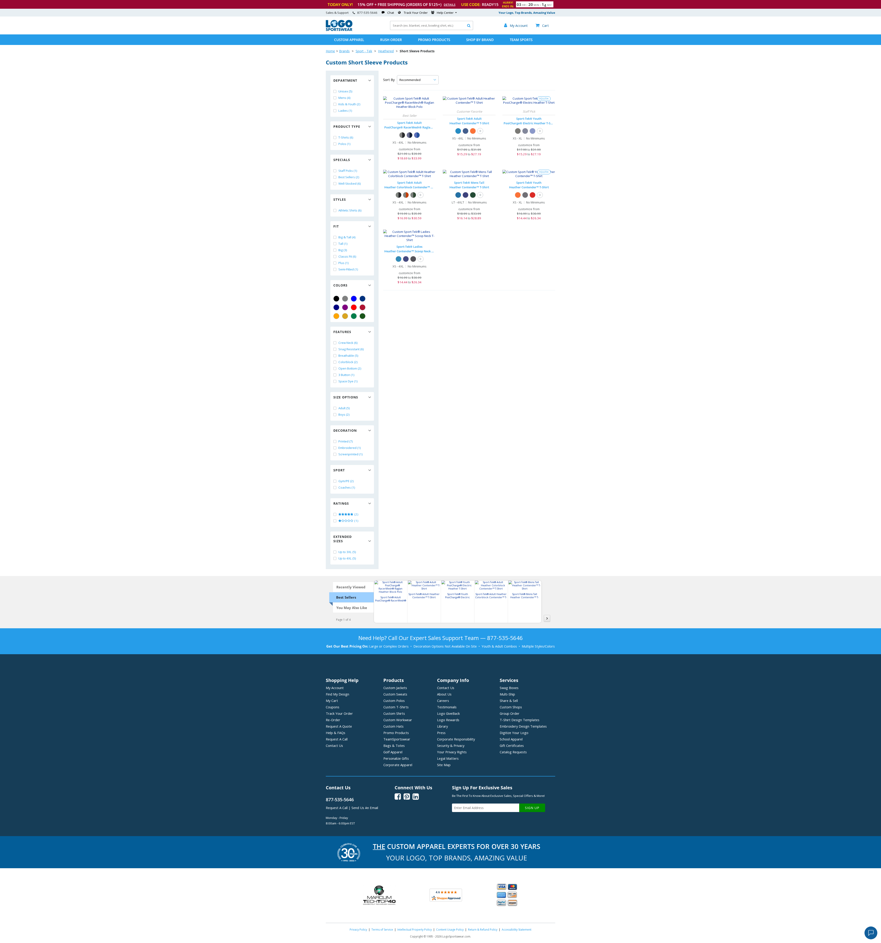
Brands (344, 51)
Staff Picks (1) (347, 171)
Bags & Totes (394, 745)
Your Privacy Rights (452, 752)
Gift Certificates (512, 745)
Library (442, 726)
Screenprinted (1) (350, 454)
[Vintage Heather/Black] (398, 195)
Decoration (345, 430)
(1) (356, 521)
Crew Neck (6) (348, 343)
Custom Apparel (349, 39)
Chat (390, 13)
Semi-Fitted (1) (348, 269)
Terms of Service (382, 930)
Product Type (346, 126)
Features (342, 332)
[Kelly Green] (354, 316)
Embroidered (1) (349, 448)
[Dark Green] (362, 316)
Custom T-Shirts (396, 707)
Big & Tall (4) (347, 237)
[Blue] (354, 299)
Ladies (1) (345, 110)
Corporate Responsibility (456, 739)
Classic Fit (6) (347, 256)
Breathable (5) (348, 355)
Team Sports (521, 39)
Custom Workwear (397, 720)
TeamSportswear (396, 739)
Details (449, 5)
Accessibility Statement (516, 930)
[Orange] (336, 316)
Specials (341, 160)
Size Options (345, 397)
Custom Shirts (394, 713)
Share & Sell (509, 700)
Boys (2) (344, 414)
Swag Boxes (509, 687)
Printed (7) (345, 441)
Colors (340, 285)
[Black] (336, 299)
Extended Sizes (342, 538)
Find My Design (337, 694)
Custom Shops (511, 707)
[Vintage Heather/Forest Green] (413, 195)
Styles (339, 199)
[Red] (354, 307)
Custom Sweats (395, 694)
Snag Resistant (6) (351, 349)
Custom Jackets (395, 687)
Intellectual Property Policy (414, 930)
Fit (336, 226)
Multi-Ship (507, 694)
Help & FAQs (335, 732)
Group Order (509, 713)
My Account (335, 687)
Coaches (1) (346, 487)
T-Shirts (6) (345, 137)
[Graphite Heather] (525, 195)
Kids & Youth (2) (349, 104)
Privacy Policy (358, 930)
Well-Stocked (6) (349, 183)
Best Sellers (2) (348, 177)
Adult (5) (344, 408)
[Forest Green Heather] (473, 195)
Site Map (444, 764)
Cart (542, 25)
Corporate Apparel (397, 764)
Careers (443, 700)
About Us (444, 694)
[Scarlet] (362, 307)
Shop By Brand (480, 39)
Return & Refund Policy (482, 930)
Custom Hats (393, 726)
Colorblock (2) (348, 362)
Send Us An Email (364, 807)
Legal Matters (448, 758)
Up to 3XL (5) (347, 552)
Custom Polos (394, 700)
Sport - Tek (364, 51)
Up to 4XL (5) (347, 558)
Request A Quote (339, 726)
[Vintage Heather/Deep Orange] (406, 195)
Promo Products (434, 39)
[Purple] (345, 307)
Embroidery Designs (523, 726)
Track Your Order (416, 13)
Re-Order (333, 720)
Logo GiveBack (448, 713)
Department (345, 80)
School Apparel (511, 739)
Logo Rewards (448, 720)
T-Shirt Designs (519, 720)
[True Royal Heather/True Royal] (417, 135)
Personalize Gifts (396, 758)
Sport (339, 470)
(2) (356, 514)
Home (330, 51)
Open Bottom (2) (349, 368)
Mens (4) (344, 98)
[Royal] (362, 299)
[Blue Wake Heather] (458, 131)
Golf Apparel (392, 752)
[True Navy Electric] (525, 131)
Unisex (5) (345, 91)
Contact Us (334, 745)
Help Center (445, 13)
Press (441, 732)
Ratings (341, 503)
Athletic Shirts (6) (350, 210)
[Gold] (345, 316)
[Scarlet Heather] (532, 195)
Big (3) (342, 250)
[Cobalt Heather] (465, 131)
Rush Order (391, 39)
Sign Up (532, 808)
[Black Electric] (518, 131)
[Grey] (345, 299)
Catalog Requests (513, 752)
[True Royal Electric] (532, 131)
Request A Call (337, 739)
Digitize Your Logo (514, 732)
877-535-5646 (367, 13)
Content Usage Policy (450, 930)
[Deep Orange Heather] (473, 131)
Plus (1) (343, 263)
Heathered (386, 51)
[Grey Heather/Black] (402, 135)
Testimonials (447, 707)
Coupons (332, 707)
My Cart (332, 700)
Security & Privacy (450, 745)
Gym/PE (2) (346, 481)
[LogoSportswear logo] (339, 30)
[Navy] (336, 307)
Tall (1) (343, 244)
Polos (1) (344, 144)
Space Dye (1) (348, 381)
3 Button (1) (346, 375)
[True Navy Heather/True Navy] (410, 135)
